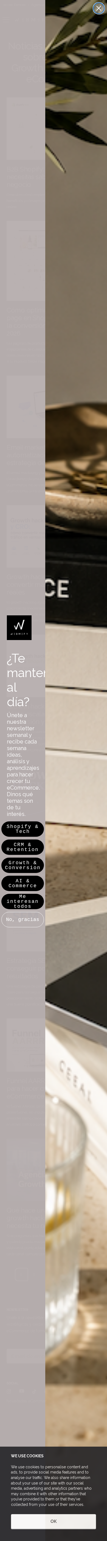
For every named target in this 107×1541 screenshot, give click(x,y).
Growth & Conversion (23, 865)
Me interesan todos (23, 901)
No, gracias (22, 919)
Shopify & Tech (23, 829)
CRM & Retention (23, 847)
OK (53, 1521)
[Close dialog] (98, 8)
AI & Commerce (23, 883)
